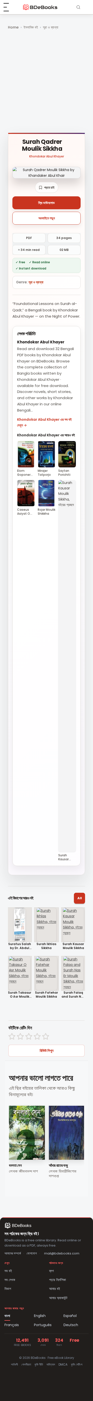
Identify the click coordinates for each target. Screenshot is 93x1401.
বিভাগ (7, 1288)
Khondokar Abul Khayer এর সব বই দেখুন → (44, 422)
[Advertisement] (46, 81)
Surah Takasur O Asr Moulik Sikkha (19, 994)
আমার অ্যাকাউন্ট (58, 1297)
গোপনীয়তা (26, 1364)
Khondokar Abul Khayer (46, 156)
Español (70, 1315)
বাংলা (7, 1315)
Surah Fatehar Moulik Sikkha (46, 994)
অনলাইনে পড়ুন (46, 218)
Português (43, 1324)
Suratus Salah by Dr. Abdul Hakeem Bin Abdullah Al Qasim (19, 946)
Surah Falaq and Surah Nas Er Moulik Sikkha (73, 994)
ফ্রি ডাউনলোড (46, 202)
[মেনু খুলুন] (8, 7)
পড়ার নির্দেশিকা (57, 1279)
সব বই (8, 1270)
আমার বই (54, 1288)
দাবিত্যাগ (51, 1364)
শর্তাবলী (14, 1364)
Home (13, 27)
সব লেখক (9, 1279)
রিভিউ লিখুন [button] (47, 1050)
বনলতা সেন (15, 1165)
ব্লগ (51, 1270)
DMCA (63, 1364)
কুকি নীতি (38, 1364)
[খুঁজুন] (78, 7)
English (40, 1315)
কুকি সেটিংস (76, 1364)
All (79, 898)
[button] (46, 187)
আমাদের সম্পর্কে (12, 1253)
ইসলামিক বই (31, 27)
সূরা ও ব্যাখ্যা (50, 27)
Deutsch (70, 1324)
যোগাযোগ (32, 1253)
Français (11, 1324)
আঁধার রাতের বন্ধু (58, 1165)
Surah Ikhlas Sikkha (46, 946)
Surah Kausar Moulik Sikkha (73, 946)
